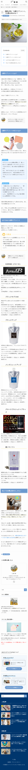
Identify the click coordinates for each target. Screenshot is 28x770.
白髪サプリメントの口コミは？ (13, 57)
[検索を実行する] (25, 589)
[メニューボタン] (1, 1)
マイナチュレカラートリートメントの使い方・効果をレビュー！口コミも (17, 682)
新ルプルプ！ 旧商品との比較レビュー (17, 663)
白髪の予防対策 (6, 15)
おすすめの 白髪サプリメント (13, 60)
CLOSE (22, 50)
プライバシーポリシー (16, 762)
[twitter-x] (14, 582)
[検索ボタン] (26, 1)
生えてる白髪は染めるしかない (13, 62)
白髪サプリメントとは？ (12, 54)
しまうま (14, 573)
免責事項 (9, 762)
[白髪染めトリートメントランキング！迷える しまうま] (14, 1)
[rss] (15, 759)
